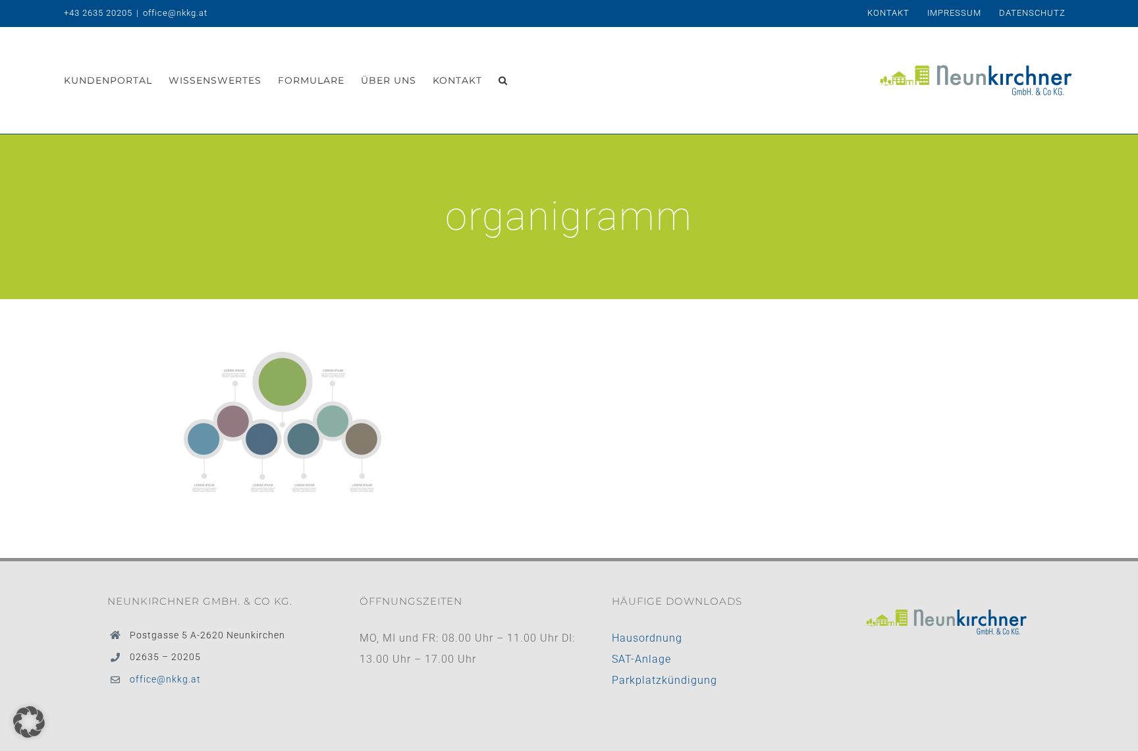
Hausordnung (647, 638)
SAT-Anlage (641, 659)
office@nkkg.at (175, 13)
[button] (503, 80)
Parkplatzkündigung (664, 680)
